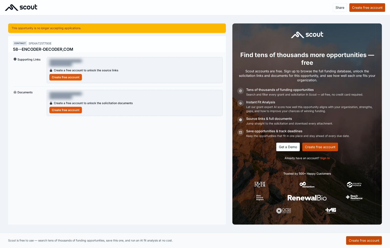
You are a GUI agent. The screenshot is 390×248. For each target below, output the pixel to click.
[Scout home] (21, 7)
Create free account (65, 77)
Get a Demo (288, 147)
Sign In (325, 158)
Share (340, 8)
